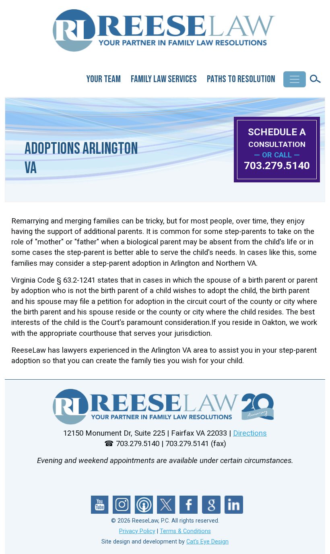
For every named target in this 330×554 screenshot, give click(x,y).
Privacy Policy (137, 531)
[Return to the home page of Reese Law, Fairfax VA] (165, 407)
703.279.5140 (277, 165)
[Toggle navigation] (294, 79)
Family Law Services (164, 79)
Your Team (104, 79)
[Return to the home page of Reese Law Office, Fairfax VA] (165, 33)
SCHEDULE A (277, 137)
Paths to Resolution (241, 79)
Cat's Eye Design (207, 541)
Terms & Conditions (185, 531)
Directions (250, 433)
